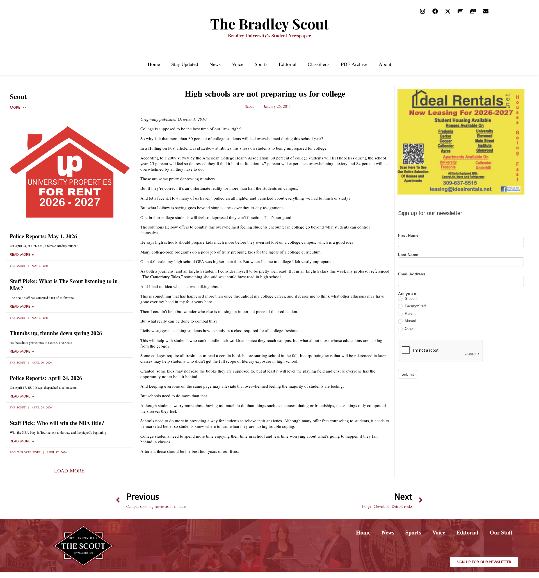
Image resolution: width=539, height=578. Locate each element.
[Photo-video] (473, 11)
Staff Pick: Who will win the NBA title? (57, 423)
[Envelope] (485, 11)
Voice (237, 64)
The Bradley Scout (269, 23)
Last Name (408, 255)
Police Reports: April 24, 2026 (46, 378)
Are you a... (409, 294)
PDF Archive (354, 64)
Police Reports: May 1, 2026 (43, 236)
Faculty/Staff (415, 306)
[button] (69, 470)
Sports (261, 64)
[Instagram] (422, 11)
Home (154, 64)
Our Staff (501, 532)
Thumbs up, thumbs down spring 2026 (56, 333)
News (215, 64)
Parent (409, 313)
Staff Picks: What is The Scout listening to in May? (64, 284)
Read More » (22, 254)
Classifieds (319, 64)
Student (410, 298)
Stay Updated (184, 64)
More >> (18, 107)
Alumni (410, 321)
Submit (407, 374)
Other (409, 328)
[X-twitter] (447, 11)
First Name (408, 235)
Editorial (287, 64)
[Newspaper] (460, 11)
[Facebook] (435, 11)
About (385, 64)
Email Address (411, 274)
